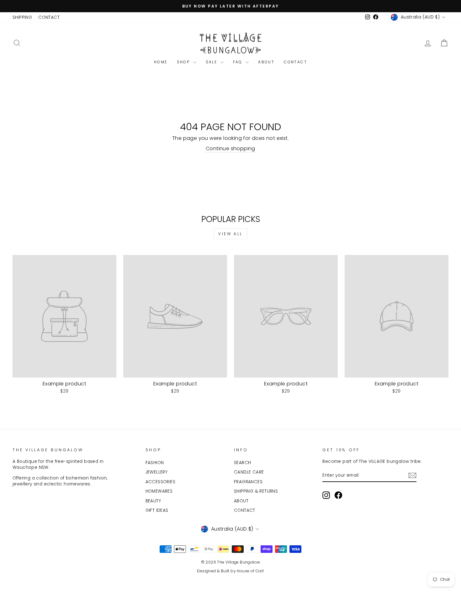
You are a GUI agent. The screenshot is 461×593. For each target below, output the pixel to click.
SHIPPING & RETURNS (256, 491)
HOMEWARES (159, 491)
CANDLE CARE (249, 472)
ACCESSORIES (160, 482)
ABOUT (266, 62)
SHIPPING (22, 17)
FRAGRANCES (248, 482)
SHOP (184, 62)
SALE (212, 62)
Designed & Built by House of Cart (230, 571)
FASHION (155, 463)
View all (230, 233)
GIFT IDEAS (157, 510)
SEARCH (242, 463)
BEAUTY (153, 501)
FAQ (238, 62)
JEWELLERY (157, 472)
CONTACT (49, 17)
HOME (160, 62)
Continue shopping (230, 148)
